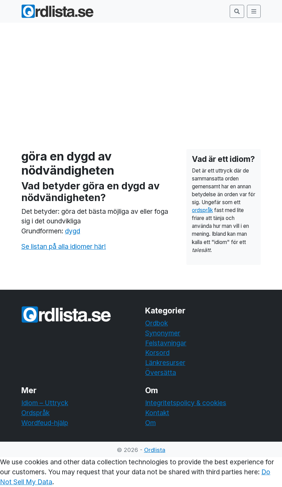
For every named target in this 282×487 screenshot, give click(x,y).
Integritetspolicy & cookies (185, 403)
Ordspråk (35, 413)
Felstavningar (165, 343)
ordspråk (202, 210)
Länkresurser (165, 362)
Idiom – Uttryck (44, 403)
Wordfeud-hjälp (44, 423)
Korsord (157, 352)
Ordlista (154, 449)
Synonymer (162, 333)
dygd (72, 231)
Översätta (160, 372)
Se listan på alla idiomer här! (63, 246)
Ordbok (156, 323)
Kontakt (157, 413)
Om (150, 423)
